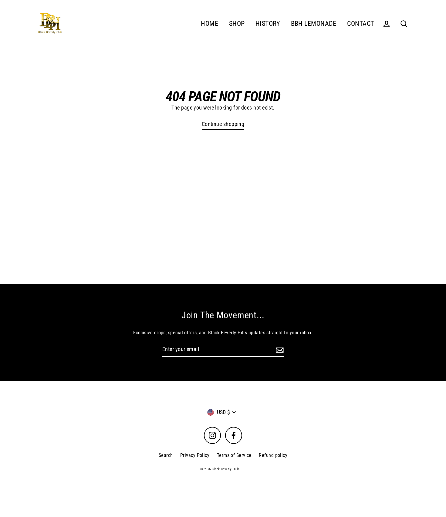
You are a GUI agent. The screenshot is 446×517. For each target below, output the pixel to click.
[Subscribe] (279, 350)
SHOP (237, 23)
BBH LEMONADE (313, 23)
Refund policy (273, 455)
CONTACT (360, 23)
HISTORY (267, 23)
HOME (209, 23)
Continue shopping (223, 124)
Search (166, 455)
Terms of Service (234, 455)
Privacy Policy (194, 455)
